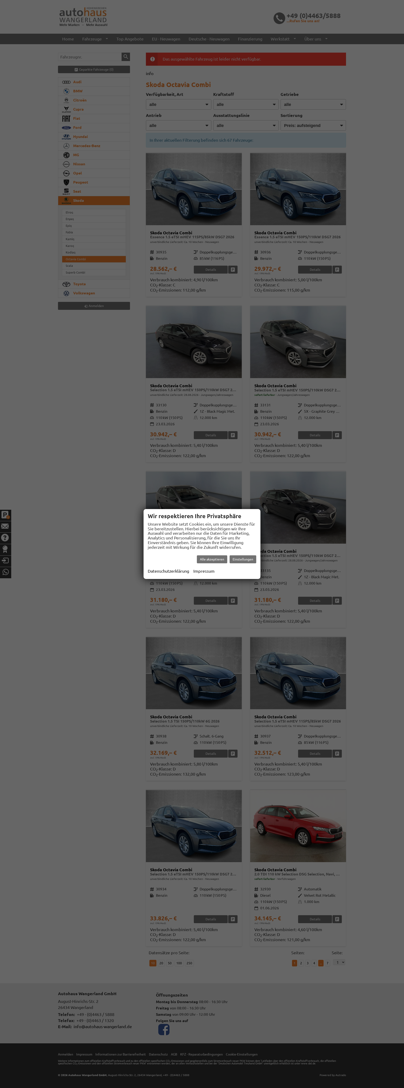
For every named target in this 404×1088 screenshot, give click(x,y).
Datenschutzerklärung (168, 571)
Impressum (204, 571)
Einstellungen (243, 559)
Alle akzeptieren (212, 559)
